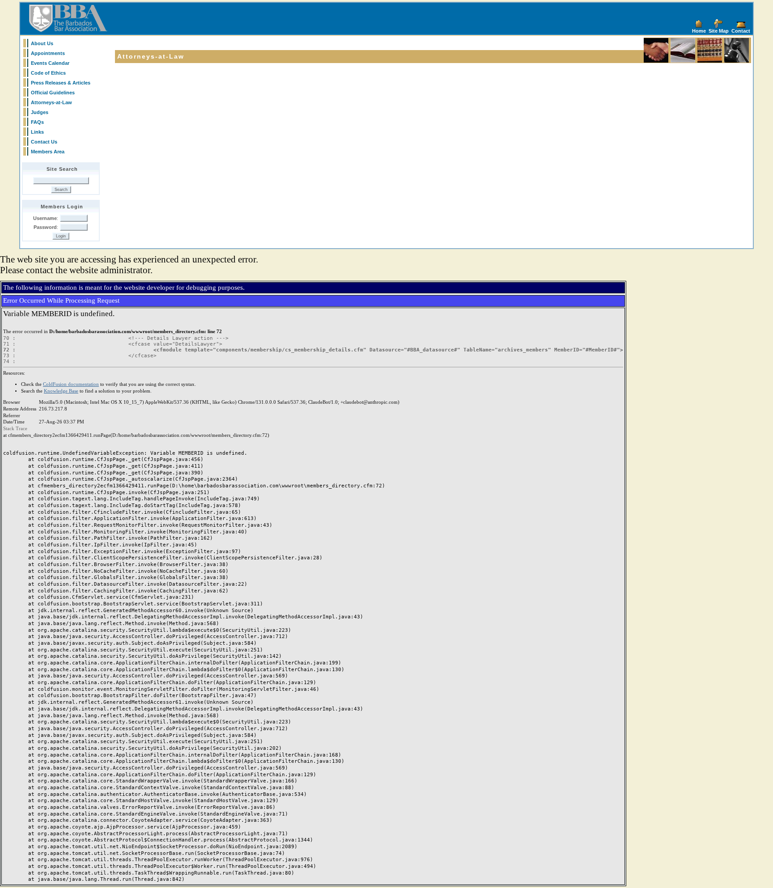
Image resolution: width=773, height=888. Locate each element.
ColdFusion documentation (71, 384)
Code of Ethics (48, 73)
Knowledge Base (61, 391)
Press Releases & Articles (60, 82)
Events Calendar (50, 63)
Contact (740, 31)
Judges (39, 112)
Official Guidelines (53, 92)
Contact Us (44, 141)
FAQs (37, 122)
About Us (42, 43)
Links (37, 132)
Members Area (47, 151)
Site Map (719, 31)
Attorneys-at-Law (51, 102)
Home (699, 31)
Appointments (48, 53)
